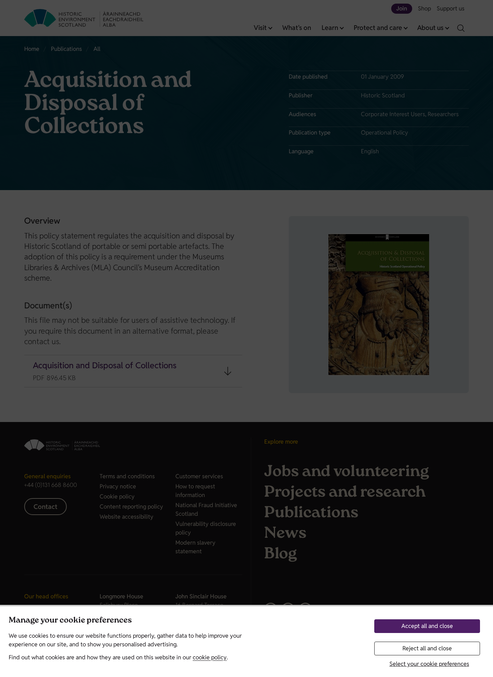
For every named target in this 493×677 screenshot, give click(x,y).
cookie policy (210, 657)
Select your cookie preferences (429, 664)
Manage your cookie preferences (70, 621)
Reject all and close (427, 648)
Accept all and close (427, 626)
